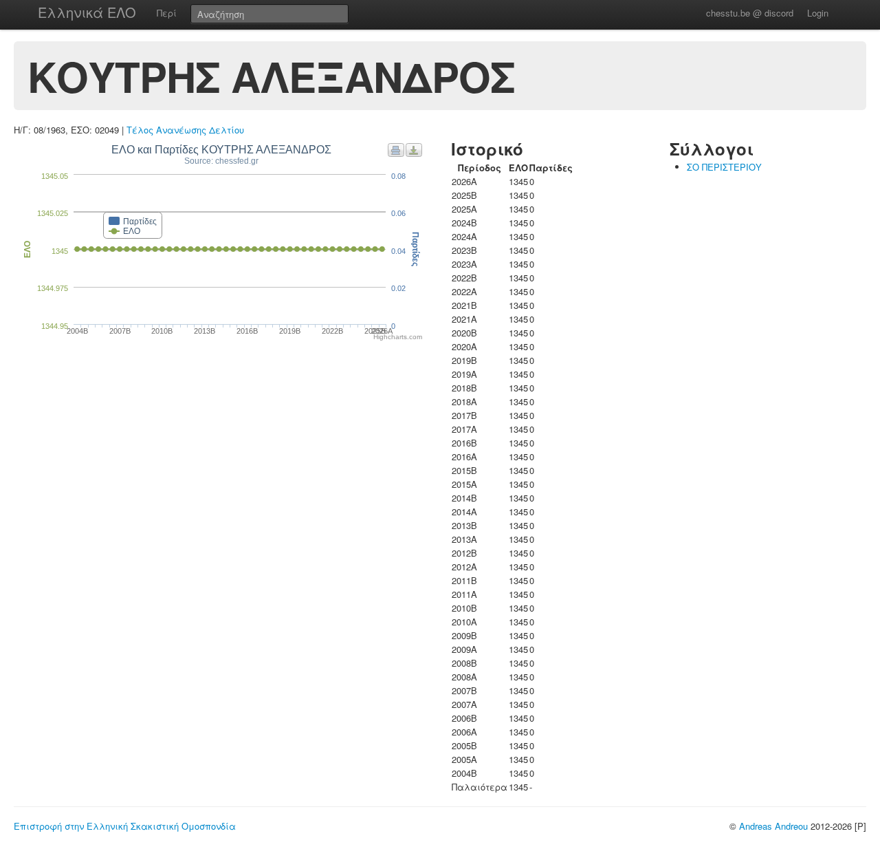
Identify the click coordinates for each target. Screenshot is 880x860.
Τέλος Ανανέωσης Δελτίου (185, 129)
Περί (167, 12)
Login (817, 12)
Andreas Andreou (773, 825)
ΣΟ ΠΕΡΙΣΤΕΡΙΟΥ (724, 166)
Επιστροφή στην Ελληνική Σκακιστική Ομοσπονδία (125, 825)
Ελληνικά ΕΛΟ (87, 12)
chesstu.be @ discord (749, 12)
